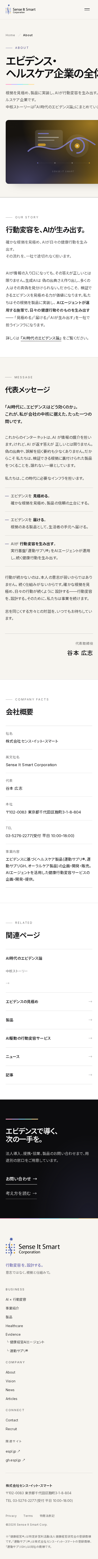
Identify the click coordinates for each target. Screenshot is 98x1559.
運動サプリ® (17, 1351)
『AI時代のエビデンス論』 (41, 338)
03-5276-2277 (24, 1501)
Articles (11, 1399)
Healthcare (14, 1326)
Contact (12, 1420)
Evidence (13, 1334)
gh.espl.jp (15, 1460)
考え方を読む (18, 1193)
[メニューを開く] (87, 9)
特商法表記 (47, 1516)
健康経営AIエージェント (25, 1342)
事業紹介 (12, 1308)
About (10, 1372)
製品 (9, 1317)
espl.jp (13, 1451)
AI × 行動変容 (16, 1299)
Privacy (11, 1516)
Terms (28, 1516)
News (10, 1390)
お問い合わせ (18, 1178)
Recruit (11, 1429)
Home (10, 35)
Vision (10, 1381)
